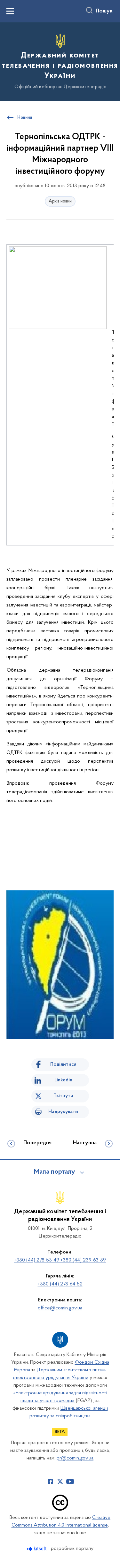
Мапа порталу (54, 1172)
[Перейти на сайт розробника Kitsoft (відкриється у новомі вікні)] (37, 1548)
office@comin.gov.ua (60, 1308)
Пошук (104, 11)
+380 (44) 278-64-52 (60, 1284)
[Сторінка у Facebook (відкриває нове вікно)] (50, 1481)
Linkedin (63, 1080)
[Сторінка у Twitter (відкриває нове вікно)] (60, 1481)
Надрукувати (63, 1111)
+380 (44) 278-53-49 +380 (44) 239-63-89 (60, 1260)
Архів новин (60, 201)
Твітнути (63, 1095)
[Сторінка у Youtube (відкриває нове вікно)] (70, 1481)
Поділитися (63, 1064)
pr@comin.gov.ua (75, 1458)
